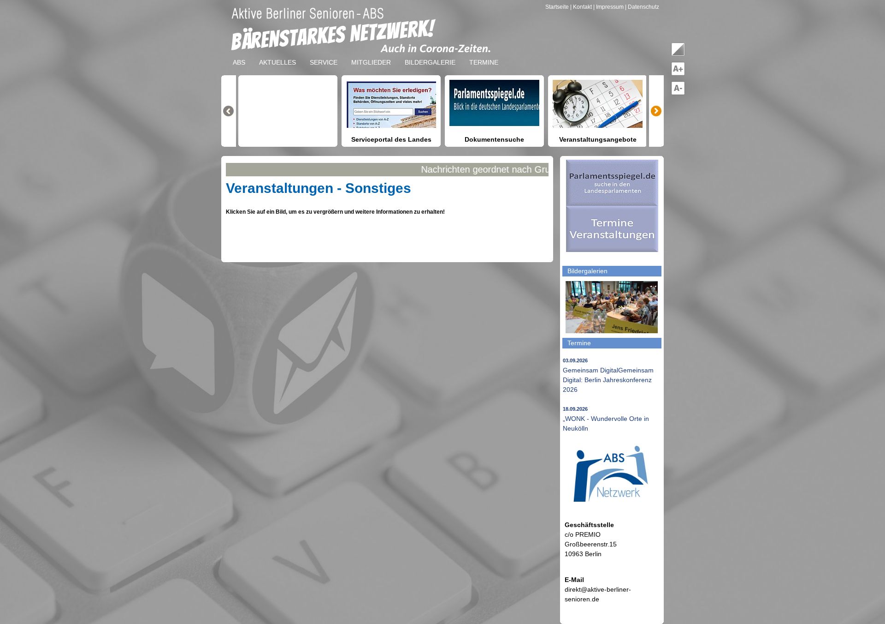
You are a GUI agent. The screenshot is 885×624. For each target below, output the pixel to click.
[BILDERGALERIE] (430, 55)
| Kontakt (581, 7)
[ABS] (239, 55)
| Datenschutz (642, 7)
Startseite (557, 7)
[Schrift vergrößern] (678, 74)
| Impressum (608, 7)
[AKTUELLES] (277, 55)
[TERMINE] (483, 55)
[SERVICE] (323, 55)
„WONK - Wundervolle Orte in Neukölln (606, 419)
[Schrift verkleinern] (678, 93)
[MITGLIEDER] (371, 55)
